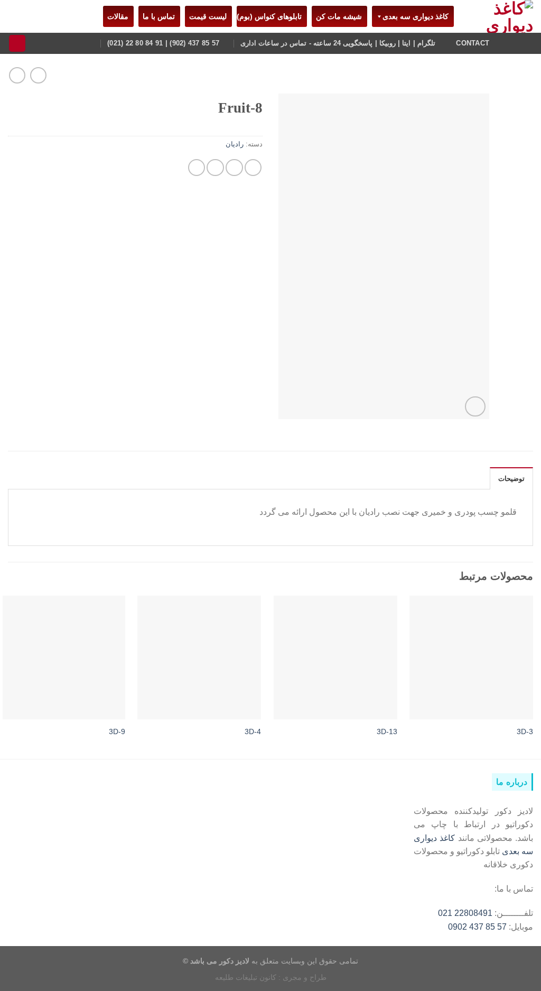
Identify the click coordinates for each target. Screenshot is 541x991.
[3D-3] (471, 657)
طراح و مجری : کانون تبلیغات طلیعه (271, 977)
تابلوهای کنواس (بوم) (269, 16)
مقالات (115, 16)
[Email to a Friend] (215, 168)
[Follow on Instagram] (526, 43)
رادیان (235, 144)
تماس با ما (156, 16)
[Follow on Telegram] (512, 43)
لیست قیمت (206, 16)
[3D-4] (199, 657)
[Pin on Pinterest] (197, 168)
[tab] (511, 478)
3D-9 (117, 731)
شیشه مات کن (337, 16)
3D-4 (253, 731)
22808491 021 (465, 913)
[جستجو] (17, 43)
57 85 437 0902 (477, 926)
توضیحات (511, 479)
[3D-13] (335, 657)
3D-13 (387, 731)
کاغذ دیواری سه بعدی (416, 16)
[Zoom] (475, 406)
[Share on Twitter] (234, 168)
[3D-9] (63, 657)
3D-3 (525, 731)
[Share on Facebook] (253, 168)
